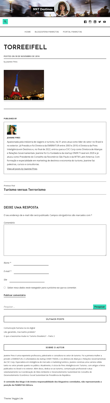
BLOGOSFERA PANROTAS (47, 31)
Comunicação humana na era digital (19, 328)
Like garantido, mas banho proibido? (19, 332)
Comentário (9, 222)
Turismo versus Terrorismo (25, 188)
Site (5, 279)
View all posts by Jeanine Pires (22, 168)
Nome (7, 262)
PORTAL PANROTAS (72, 31)
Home (28, 31)
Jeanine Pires (11, 61)
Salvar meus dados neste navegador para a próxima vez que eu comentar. (42, 287)
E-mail (7, 271)
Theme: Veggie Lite (13, 398)
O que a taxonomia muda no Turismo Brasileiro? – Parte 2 (29, 336)
